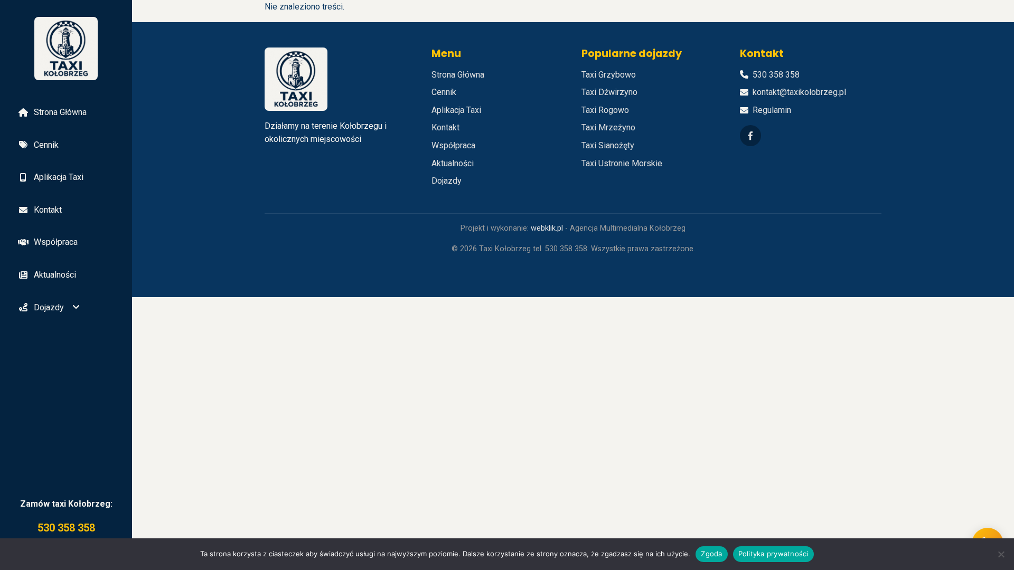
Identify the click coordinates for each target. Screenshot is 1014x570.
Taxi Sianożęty (607, 145)
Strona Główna (60, 112)
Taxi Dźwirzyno (609, 92)
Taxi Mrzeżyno (608, 127)
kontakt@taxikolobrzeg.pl (799, 92)
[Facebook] (750, 135)
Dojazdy (49, 307)
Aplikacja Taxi (58, 177)
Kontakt (48, 210)
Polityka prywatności (773, 553)
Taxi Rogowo (605, 110)
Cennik (46, 145)
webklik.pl (547, 228)
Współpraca (56, 242)
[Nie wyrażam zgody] (1001, 554)
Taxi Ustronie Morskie (621, 163)
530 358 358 (66, 527)
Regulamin (772, 110)
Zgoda (711, 553)
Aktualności (55, 275)
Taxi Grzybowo (608, 75)
